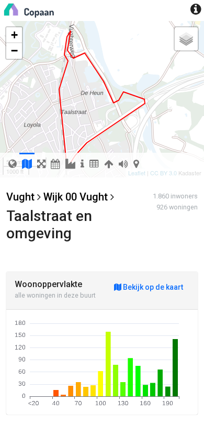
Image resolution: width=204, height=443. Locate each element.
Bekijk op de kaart (152, 287)
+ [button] (14, 34)
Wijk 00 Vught (75, 197)
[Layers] (186, 38)
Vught (20, 197)
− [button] (14, 50)
